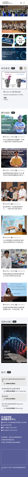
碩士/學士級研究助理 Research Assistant (12, 405)
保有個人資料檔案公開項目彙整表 (10, 442)
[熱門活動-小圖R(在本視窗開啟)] (7, 40)
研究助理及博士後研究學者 (11, 389)
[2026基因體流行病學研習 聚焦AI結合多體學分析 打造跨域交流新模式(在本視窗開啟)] (14, 225)
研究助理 (5, 396)
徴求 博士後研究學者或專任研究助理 (13, 380)
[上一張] (21, 68)
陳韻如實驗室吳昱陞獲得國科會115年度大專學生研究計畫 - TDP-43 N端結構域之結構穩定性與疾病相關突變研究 (13, 275)
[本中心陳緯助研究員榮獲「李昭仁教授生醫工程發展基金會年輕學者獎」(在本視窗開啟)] (14, 124)
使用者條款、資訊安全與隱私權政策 (11, 437)
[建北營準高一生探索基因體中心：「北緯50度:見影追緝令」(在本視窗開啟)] (14, 191)
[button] (25, 7)
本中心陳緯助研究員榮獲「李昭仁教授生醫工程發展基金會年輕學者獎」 (13, 141)
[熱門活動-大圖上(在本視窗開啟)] (14, 26)
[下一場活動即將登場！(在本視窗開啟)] (14, 343)
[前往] (14, 80)
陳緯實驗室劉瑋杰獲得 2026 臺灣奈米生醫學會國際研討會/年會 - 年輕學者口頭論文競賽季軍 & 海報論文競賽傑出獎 (14, 174)
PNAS (6, 99)
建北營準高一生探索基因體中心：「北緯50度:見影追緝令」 (13, 208)
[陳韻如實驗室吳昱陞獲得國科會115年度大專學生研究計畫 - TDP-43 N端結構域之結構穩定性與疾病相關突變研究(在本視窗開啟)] (14, 258)
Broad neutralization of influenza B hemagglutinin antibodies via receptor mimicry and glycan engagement (14, 94)
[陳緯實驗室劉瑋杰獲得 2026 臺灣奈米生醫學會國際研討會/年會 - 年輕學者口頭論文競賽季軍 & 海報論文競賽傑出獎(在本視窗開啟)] (14, 158)
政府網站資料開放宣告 (7, 439)
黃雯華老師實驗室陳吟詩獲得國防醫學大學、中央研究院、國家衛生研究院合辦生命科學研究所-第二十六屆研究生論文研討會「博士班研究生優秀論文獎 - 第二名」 (14, 308)
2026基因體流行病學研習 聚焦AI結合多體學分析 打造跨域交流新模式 (14, 241)
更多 (13, 68)
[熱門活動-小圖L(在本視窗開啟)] (20, 40)
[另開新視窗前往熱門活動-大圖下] (14, 53)
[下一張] (25, 68)
